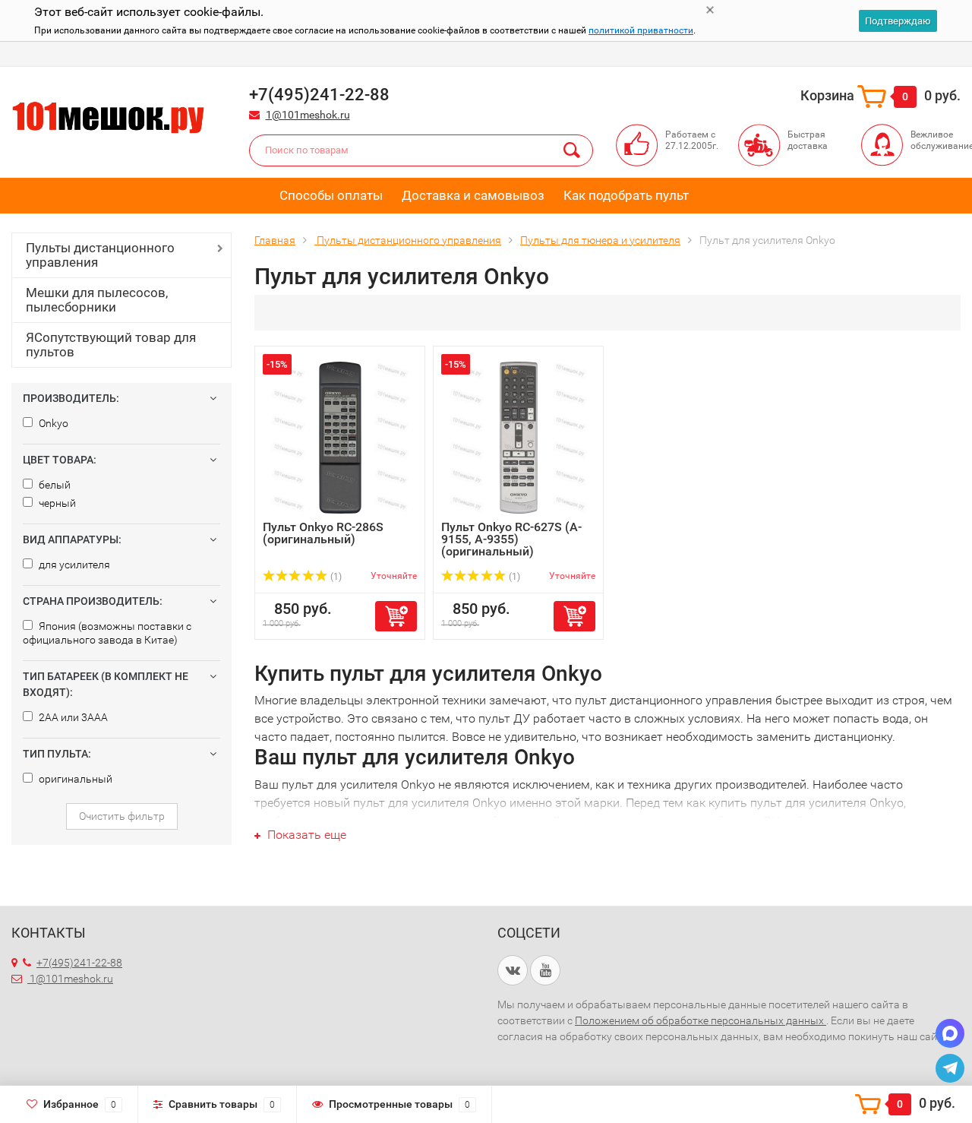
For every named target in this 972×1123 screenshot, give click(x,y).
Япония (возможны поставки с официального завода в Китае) (107, 633)
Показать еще (305, 834)
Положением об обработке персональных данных (700, 1020)
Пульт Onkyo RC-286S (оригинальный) (323, 533)
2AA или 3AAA (72, 717)
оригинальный (74, 779)
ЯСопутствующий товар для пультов (111, 344)
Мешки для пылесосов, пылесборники (97, 300)
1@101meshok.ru (308, 115)
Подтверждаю (898, 21)
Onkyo (52, 423)
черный (56, 503)
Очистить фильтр (122, 816)
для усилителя (73, 564)
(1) (335, 576)
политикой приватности (641, 30)
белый (53, 485)
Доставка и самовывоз (473, 195)
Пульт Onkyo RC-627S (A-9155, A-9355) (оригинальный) (511, 539)
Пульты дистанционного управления (100, 255)
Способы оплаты (331, 195)
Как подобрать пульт (626, 195)
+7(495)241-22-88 (79, 963)
